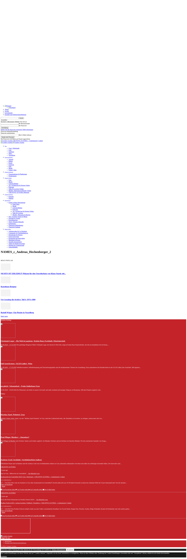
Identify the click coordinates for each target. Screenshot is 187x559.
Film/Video (15, 204)
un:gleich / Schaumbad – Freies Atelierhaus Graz (20, 386)
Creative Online (8, 178)
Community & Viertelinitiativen (18, 233)
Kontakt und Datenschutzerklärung (15, 114)
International (7, 200)
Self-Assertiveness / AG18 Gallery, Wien (16, 364)
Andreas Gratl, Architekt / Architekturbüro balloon (21, 460)
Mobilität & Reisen (14, 240)
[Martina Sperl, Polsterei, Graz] (8, 411)
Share (3, 486)
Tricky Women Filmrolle (16, 222)
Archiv (7, 111)
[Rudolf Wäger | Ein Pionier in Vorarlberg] (6, 309)
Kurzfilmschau (13, 220)
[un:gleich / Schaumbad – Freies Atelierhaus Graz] (8, 382)
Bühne (11, 161)
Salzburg (11, 152)
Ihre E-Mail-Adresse (25, 135)
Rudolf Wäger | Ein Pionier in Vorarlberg (17, 313)
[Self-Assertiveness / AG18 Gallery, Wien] (8, 360)
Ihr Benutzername (24, 123)
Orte (6, 146)
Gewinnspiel (8, 113)
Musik (10, 168)
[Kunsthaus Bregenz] (6, 283)
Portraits (11, 196)
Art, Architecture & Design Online (19, 185)
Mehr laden (4, 316)
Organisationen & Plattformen (18, 174)
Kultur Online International (17, 202)
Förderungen (12, 176)
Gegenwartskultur (9, 157)
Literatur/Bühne (13, 183)
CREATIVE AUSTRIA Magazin (19, 192)
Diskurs (11, 198)
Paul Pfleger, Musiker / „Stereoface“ (15, 437)
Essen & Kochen (14, 236)
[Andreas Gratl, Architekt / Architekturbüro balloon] (8, 456)
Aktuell (11, 159)
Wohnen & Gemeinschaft (16, 245)
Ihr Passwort (22, 125)
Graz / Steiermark (14, 148)
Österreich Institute (14, 227)
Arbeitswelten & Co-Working (18, 231)
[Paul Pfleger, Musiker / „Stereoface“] (8, 433)
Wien (10, 153)
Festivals (11, 165)
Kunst (10, 163)
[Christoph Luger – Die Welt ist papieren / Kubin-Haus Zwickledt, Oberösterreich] (8, 337)
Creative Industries (9, 172)
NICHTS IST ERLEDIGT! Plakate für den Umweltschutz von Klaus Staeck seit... (33, 274)
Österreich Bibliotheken (16, 225)
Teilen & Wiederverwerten (17, 243)
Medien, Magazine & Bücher (21, 215)
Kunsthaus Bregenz (8, 287)
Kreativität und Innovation (17, 238)
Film (10, 166)
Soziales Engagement (15, 242)
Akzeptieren (70, 550)
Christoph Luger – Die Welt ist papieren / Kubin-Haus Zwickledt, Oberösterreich (33, 341)
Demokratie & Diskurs (15, 235)
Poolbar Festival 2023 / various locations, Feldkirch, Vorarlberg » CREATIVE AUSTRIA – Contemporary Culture (36, 503)
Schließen (4, 556)
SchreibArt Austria (14, 218)
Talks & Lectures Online (16, 189)
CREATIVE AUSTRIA (8, 467)
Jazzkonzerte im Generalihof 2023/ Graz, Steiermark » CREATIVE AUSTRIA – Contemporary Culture (33, 477)
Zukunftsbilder (13, 247)
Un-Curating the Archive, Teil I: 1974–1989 (18, 300)
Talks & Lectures (17, 213)
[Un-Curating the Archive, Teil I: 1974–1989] (6, 296)
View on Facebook (6, 484)
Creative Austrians (9, 194)
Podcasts (11, 187)
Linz (10, 150)
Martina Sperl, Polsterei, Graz (13, 415)
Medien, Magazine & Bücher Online (20, 191)
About (7, 109)
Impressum (8, 541)
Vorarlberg (12, 155)
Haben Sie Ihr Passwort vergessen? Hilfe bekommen (17, 129)
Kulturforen (12, 223)
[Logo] (7, 142)
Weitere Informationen (58, 550)
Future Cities (12, 170)
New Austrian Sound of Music (18, 216)
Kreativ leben (8, 229)
